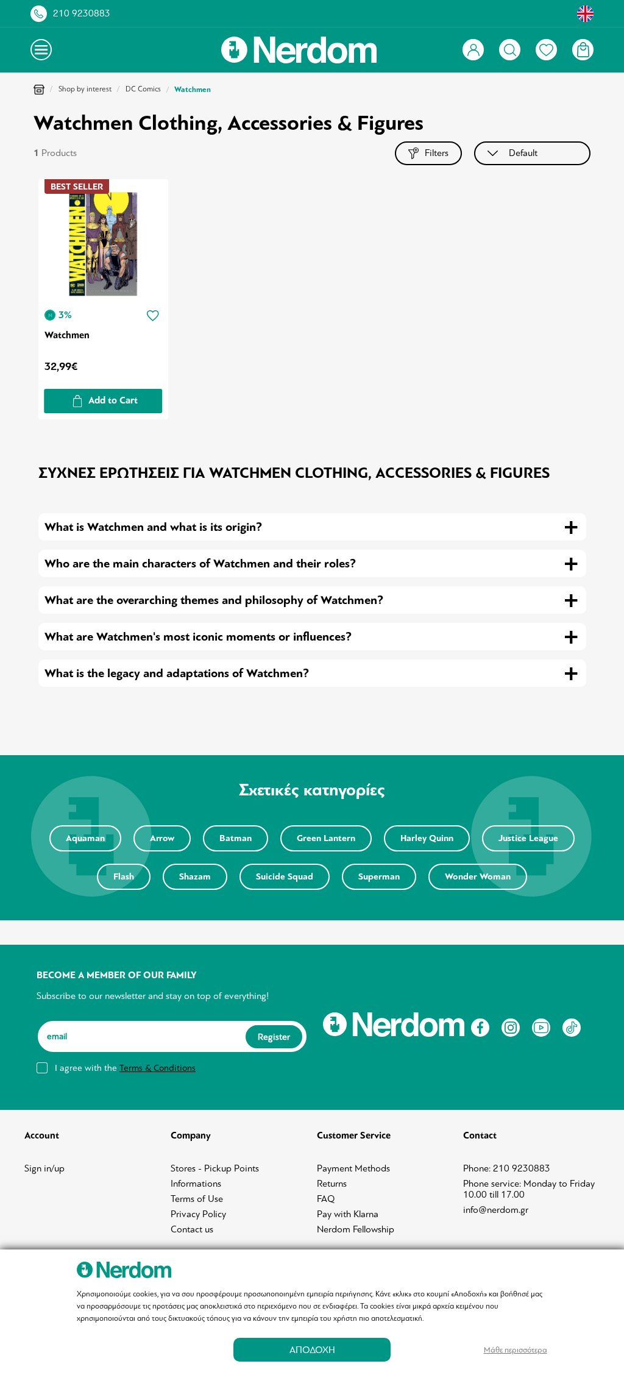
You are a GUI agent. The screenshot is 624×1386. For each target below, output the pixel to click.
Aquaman (85, 838)
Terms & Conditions (157, 1067)
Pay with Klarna (347, 1214)
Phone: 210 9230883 (506, 1168)
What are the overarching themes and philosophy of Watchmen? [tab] (213, 600)
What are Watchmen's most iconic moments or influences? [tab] (198, 636)
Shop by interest (85, 89)
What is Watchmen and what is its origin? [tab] (153, 527)
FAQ (326, 1198)
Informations (196, 1183)
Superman (379, 877)
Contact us (192, 1229)
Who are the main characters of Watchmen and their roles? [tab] (200, 563)
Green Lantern (326, 838)
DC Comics (143, 89)
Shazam (195, 877)
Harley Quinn (426, 838)
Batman (235, 838)
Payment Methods (353, 1168)
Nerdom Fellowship (355, 1229)
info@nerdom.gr (495, 1209)
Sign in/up (44, 1168)
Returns (332, 1183)
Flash (123, 877)
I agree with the (125, 1067)
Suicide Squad (284, 877)
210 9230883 (81, 13)
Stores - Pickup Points (215, 1168)
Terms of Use (197, 1198)
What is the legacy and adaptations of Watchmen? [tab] (176, 673)
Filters (436, 152)
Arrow (162, 838)
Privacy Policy (198, 1214)
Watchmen (67, 335)
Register (274, 1036)
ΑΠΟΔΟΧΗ (312, 1350)
